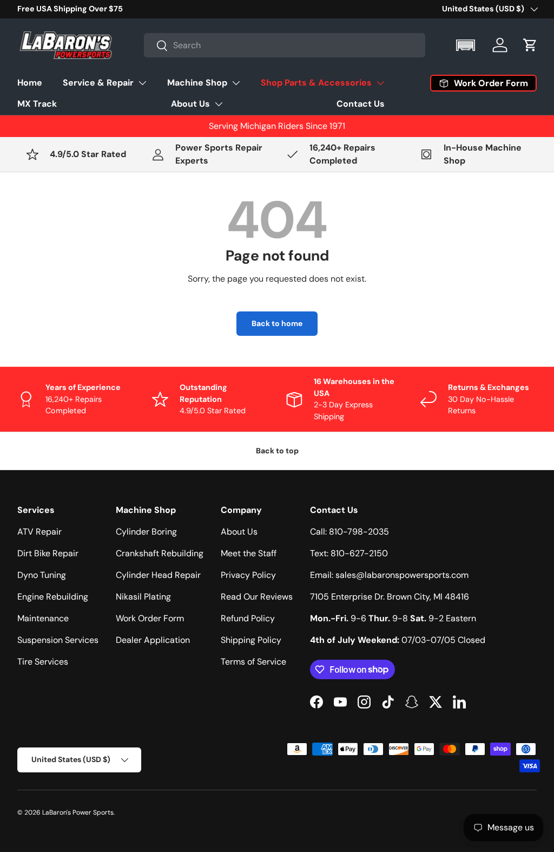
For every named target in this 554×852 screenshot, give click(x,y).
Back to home (277, 323)
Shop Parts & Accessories (316, 82)
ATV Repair (39, 531)
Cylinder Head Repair (158, 575)
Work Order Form (150, 618)
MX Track (37, 103)
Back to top (277, 451)
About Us (190, 103)
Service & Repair (98, 82)
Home (29, 82)
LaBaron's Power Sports (78, 812)
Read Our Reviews (257, 596)
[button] (466, 45)
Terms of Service (253, 661)
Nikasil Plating (143, 596)
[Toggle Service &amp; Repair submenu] (142, 82)
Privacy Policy (248, 575)
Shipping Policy (251, 640)
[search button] (156, 46)
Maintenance (43, 618)
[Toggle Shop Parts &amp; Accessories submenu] (380, 82)
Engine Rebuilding (52, 596)
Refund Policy (248, 618)
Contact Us (361, 103)
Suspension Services (57, 640)
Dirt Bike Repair (47, 553)
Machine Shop (197, 82)
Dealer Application (153, 640)
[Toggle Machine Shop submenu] (235, 82)
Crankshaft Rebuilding (159, 553)
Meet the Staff (248, 553)
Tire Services (42, 661)
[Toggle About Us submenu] (218, 103)
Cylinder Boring (146, 531)
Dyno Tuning (41, 575)
